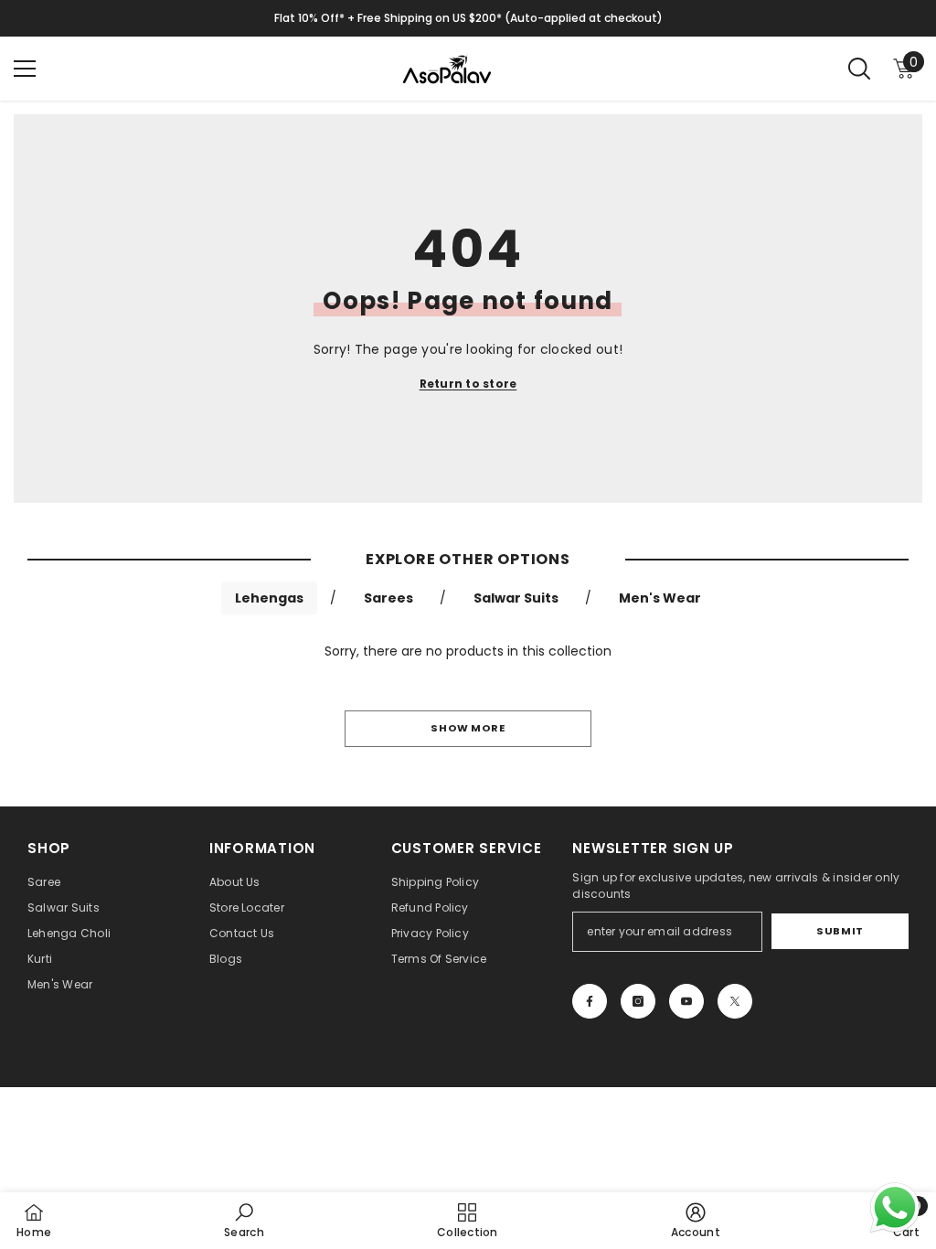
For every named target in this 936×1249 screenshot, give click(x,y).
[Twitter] (735, 1001)
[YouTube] (686, 1001)
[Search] (859, 69)
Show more (468, 728)
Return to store (468, 383)
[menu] (25, 69)
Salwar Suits (515, 598)
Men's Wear (660, 598)
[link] (244, 1220)
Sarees (388, 598)
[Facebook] (589, 1001)
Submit (839, 930)
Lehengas (269, 598)
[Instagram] (638, 1001)
